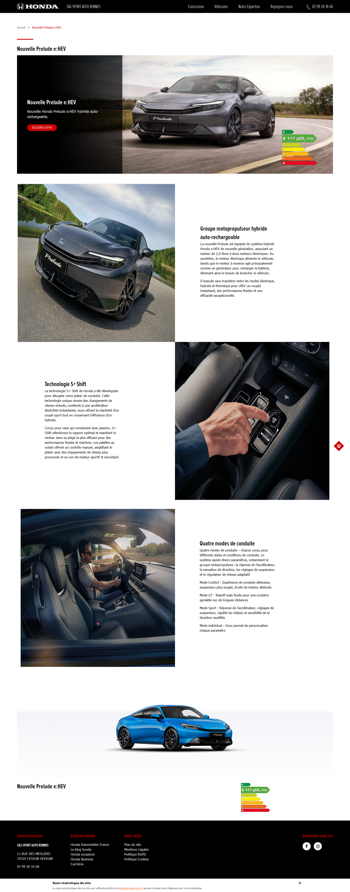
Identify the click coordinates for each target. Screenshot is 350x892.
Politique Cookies (136, 859)
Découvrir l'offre (42, 127)
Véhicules (221, 7)
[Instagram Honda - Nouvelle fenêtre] (318, 846)
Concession (196, 7)
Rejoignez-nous (282, 7)
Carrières (77, 864)
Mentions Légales (136, 849)
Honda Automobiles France (90, 844)
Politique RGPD (135, 854)
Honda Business (82, 859)
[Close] (298, 882)
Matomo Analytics (130, 888)
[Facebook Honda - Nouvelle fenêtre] (307, 846)
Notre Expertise (249, 7)
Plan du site (132, 844)
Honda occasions (83, 854)
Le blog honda (81, 849)
